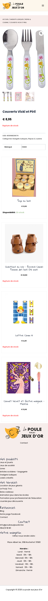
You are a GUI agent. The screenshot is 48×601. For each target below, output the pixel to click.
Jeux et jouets (6, 462)
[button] (41, 33)
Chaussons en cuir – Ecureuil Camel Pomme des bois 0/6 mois (24, 268)
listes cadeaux (6, 492)
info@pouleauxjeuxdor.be (12, 525)
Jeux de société (7, 465)
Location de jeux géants (11, 485)
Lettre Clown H (24, 335)
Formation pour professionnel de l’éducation (20, 498)
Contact (4, 517)
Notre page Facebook (10, 514)
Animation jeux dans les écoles (14, 495)
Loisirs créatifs (6, 478)
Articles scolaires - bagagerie (13, 471)
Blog (2, 511)
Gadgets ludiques (17, 19)
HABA (24, 147)
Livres (2, 468)
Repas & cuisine (35, 138)
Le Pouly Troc (6, 488)
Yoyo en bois (24, 201)
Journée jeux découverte (11, 501)
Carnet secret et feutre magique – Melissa (24, 402)
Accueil (6, 19)
